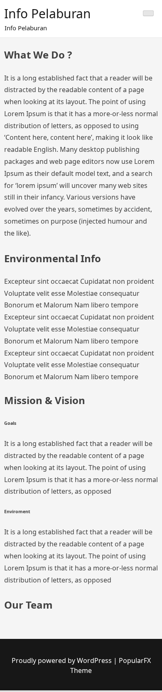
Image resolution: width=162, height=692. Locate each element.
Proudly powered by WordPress (62, 660)
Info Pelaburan (47, 13)
